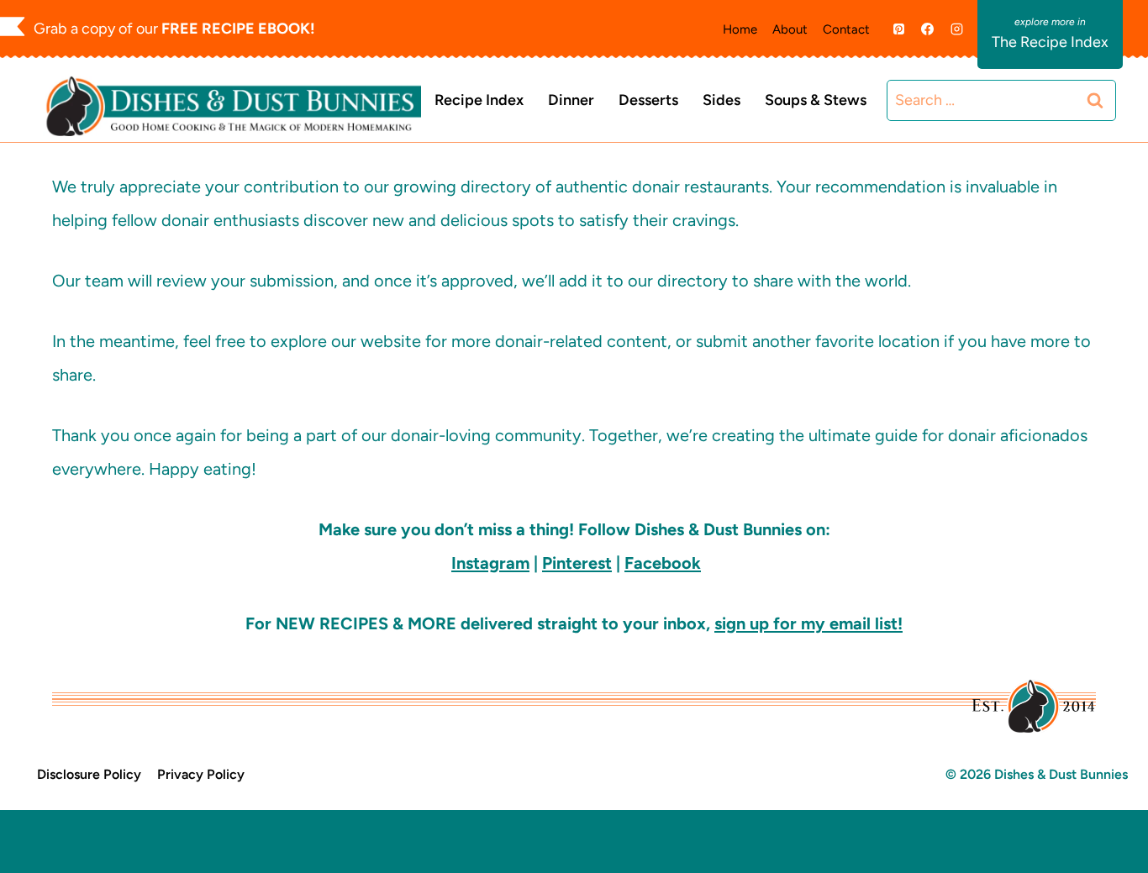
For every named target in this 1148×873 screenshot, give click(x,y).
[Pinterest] (898, 29)
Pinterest (577, 563)
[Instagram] (956, 29)
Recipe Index (479, 100)
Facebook (662, 563)
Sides (721, 100)
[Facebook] (927, 29)
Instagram (490, 563)
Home (740, 29)
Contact (846, 29)
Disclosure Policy (89, 774)
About (790, 29)
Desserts (648, 100)
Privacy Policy (201, 774)
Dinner (571, 100)
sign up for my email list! (808, 623)
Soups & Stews (815, 100)
